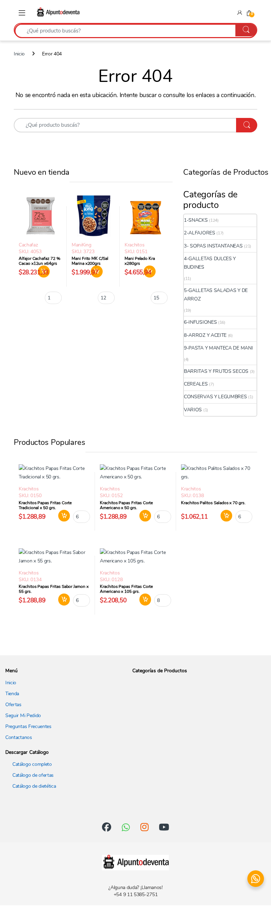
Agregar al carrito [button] (61, 516)
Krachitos (134, 245)
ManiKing (81, 245)
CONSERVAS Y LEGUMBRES (215, 396)
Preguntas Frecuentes (28, 726)
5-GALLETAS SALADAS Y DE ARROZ (216, 294)
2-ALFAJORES (199, 233)
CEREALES (196, 384)
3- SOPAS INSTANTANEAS (213, 246)
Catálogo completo (32, 764)
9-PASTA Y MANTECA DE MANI (218, 348)
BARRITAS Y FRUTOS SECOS (216, 371)
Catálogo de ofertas (33, 775)
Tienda (12, 693)
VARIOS (193, 409)
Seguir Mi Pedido (23, 715)
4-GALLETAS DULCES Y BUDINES (210, 262)
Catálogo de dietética (34, 786)
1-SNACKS (196, 220)
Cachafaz (28, 245)
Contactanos (18, 737)
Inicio (19, 53)
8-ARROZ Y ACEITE (205, 335)
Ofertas (13, 704)
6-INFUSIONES (200, 322)
